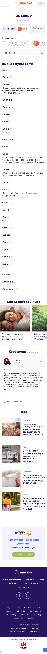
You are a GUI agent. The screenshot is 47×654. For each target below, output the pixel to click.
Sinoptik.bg (24, 615)
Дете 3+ (23, 583)
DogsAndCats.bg (36, 611)
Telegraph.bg (11, 615)
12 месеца (26, 421)
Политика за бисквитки (17, 628)
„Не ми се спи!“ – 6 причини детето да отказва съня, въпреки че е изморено (33, 456)
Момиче (26, 28)
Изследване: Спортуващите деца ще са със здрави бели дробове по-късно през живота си (33, 431)
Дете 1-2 (12, 583)
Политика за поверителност (28, 625)
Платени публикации (17, 631)
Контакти (33, 631)
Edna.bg (7, 608)
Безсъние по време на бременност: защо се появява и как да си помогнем (34, 479)
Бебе (24, 447)
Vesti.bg (40, 608)
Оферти (34, 583)
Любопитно (7, 329)
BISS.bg (30, 618)
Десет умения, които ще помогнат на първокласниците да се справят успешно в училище (34, 504)
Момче (41, 28)
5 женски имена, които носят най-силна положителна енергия (12, 336)
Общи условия (33, 639)
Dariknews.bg (20, 611)
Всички (11, 28)
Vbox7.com (28, 608)
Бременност (27, 472)
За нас (10, 625)
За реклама (34, 628)
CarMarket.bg (18, 618)
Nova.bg (8, 611)
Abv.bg (17, 608)
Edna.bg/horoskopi (32, 352)
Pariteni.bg (37, 615)
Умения (25, 495)
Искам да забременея (12, 580)
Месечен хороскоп (14, 402)
